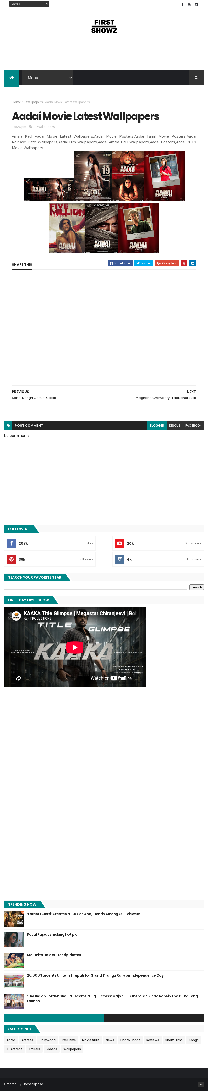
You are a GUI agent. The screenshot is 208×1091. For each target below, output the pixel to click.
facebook (193, 425)
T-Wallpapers (33, 102)
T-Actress (14, 1049)
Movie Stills (90, 1040)
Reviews (152, 1040)
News (110, 1040)
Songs (194, 1040)
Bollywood (48, 1040)
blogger (157, 425)
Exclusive (69, 1040)
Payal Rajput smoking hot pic (52, 934)
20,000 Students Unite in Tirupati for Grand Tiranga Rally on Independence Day (95, 975)
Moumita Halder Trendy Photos (54, 954)
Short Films (174, 1040)
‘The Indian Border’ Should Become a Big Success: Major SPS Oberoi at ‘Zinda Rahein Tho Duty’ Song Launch (112, 999)
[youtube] (189, 4)
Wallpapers (72, 1049)
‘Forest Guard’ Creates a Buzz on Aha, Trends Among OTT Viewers (83, 913)
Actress (27, 1040)
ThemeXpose (32, 1084)
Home (16, 102)
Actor (11, 1040)
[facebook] (182, 4)
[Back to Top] (201, 1084)
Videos (51, 1049)
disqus (174, 425)
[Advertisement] (104, 53)
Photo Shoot (130, 1040)
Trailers (34, 1049)
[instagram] (196, 4)
